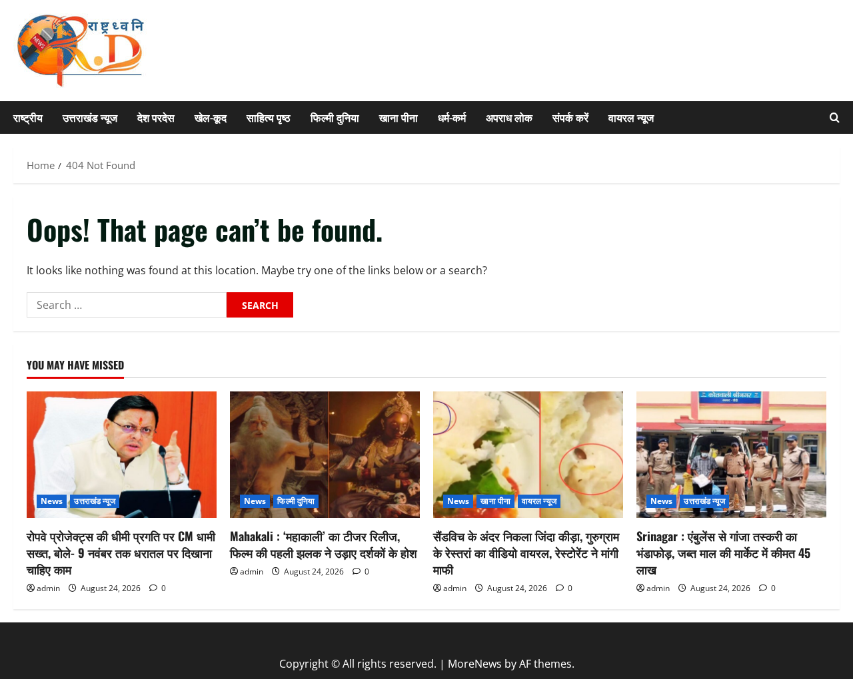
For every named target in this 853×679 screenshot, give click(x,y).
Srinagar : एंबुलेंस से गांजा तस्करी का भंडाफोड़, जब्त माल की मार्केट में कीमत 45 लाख (723, 552)
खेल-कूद (211, 117)
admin (48, 588)
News (52, 501)
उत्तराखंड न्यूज (90, 117)
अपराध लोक (509, 117)
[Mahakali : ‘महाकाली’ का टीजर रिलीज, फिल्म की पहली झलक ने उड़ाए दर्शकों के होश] (325, 454)
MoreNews (475, 663)
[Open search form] (835, 117)
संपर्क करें (570, 117)
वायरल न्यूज (631, 117)
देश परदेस (156, 117)
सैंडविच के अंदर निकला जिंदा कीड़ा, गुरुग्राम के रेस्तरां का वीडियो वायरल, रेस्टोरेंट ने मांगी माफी (526, 552)
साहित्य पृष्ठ (269, 117)
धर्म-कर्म (452, 117)
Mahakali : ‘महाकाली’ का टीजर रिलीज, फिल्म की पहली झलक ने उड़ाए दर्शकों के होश (323, 544)
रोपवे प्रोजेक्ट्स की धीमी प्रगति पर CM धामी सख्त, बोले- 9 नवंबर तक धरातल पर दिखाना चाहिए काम (121, 552)
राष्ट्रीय (28, 117)
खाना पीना (398, 117)
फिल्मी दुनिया (335, 117)
